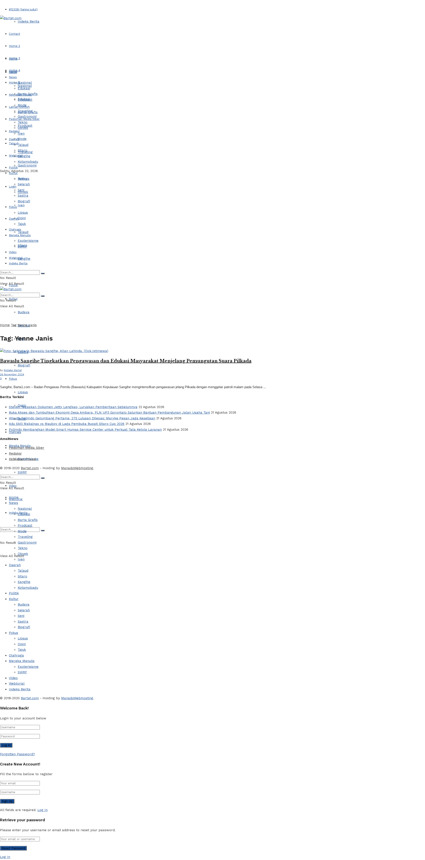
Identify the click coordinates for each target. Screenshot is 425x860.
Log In (42, 810)
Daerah (14, 139)
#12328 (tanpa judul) (23, 9)
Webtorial (16, 155)
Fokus (13, 378)
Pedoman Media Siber (26, 448)
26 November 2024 (12, 374)
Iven (21, 205)
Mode (22, 139)
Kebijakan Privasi (22, 459)
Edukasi (24, 88)
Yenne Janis (27, 325)
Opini (22, 218)
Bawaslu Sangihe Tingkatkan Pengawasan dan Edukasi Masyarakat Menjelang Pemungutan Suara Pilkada (125, 361)
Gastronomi (27, 165)
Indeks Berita (28, 21)
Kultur (13, 173)
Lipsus (23, 392)
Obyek (23, 128)
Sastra (23, 196)
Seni (21, 190)
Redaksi (15, 453)
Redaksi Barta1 (13, 370)
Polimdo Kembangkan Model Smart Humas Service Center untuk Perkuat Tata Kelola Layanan (85, 430)
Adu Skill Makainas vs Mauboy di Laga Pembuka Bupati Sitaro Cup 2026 (66, 424)
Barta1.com (30, 468)
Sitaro (22, 150)
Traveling (25, 111)
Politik (13, 167)
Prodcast (25, 100)
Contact (14, 33)
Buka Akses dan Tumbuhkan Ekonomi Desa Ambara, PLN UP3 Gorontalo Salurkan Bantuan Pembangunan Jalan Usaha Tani (109, 413)
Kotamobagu (28, 162)
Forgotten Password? (17, 754)
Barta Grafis (28, 94)
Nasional (25, 83)
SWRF (22, 472)
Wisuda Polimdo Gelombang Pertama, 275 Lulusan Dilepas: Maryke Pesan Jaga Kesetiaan (82, 418)
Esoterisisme (28, 241)
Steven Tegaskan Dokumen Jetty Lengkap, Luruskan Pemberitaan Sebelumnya (73, 407)
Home (13, 58)
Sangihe (24, 259)
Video (13, 252)
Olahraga (15, 229)
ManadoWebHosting (77, 468)
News (13, 77)
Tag (14, 325)
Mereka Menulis (20, 235)
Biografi (24, 365)
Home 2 (14, 46)
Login (12, 186)
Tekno (22, 122)
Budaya (23, 312)
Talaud (13, 143)
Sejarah (24, 184)
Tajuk (22, 224)
